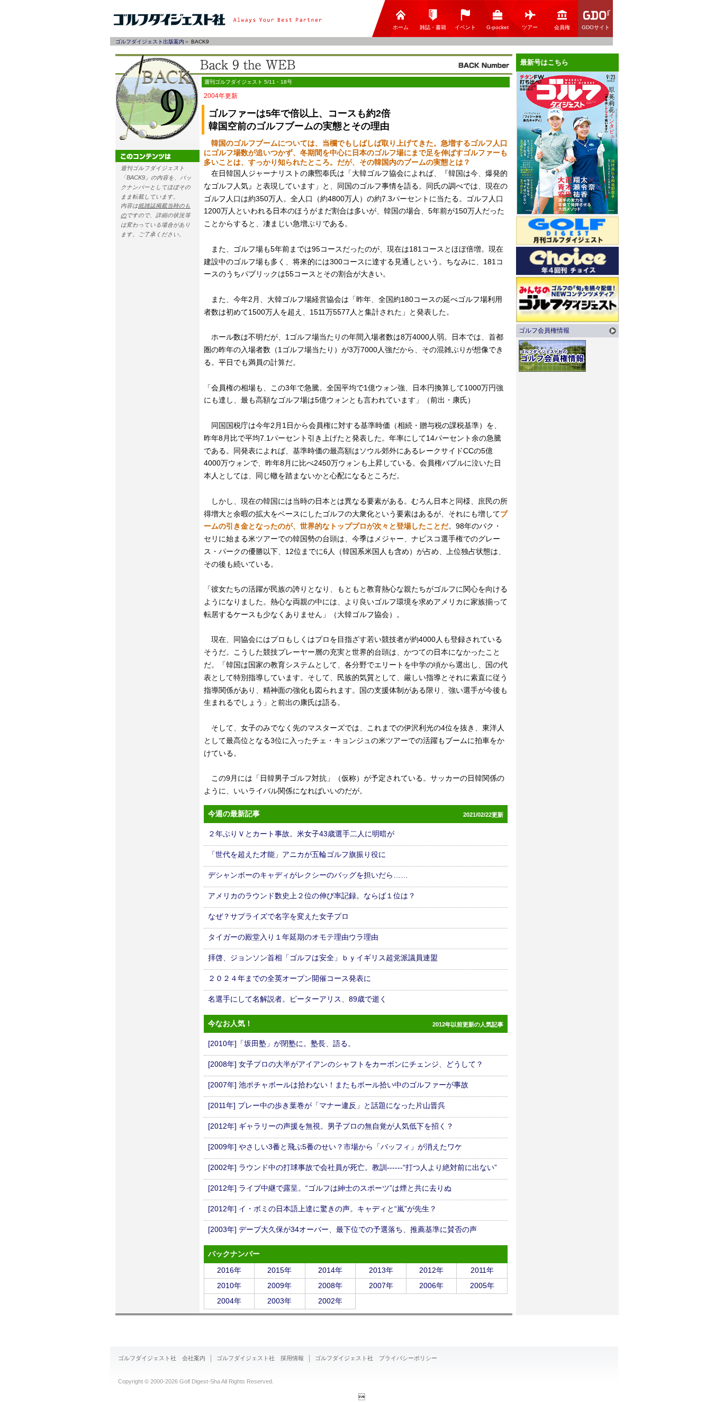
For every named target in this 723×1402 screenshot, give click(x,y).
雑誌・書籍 (433, 27)
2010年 (229, 1285)
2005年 (482, 1285)
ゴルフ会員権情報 (544, 330)
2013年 (381, 1270)
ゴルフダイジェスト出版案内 (149, 41)
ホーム (401, 27)
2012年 (431, 1270)
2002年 (330, 1301)
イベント (465, 27)
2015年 (279, 1270)
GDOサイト (596, 27)
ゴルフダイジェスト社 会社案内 (161, 1358)
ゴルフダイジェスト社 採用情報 (260, 1358)
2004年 (229, 1301)
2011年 (482, 1270)
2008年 (330, 1285)
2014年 (330, 1270)
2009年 (279, 1285)
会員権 (562, 27)
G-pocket (497, 27)
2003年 (279, 1301)
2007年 (381, 1285)
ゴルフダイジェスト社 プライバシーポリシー (376, 1358)
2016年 (229, 1270)
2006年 (431, 1285)
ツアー (530, 27)
